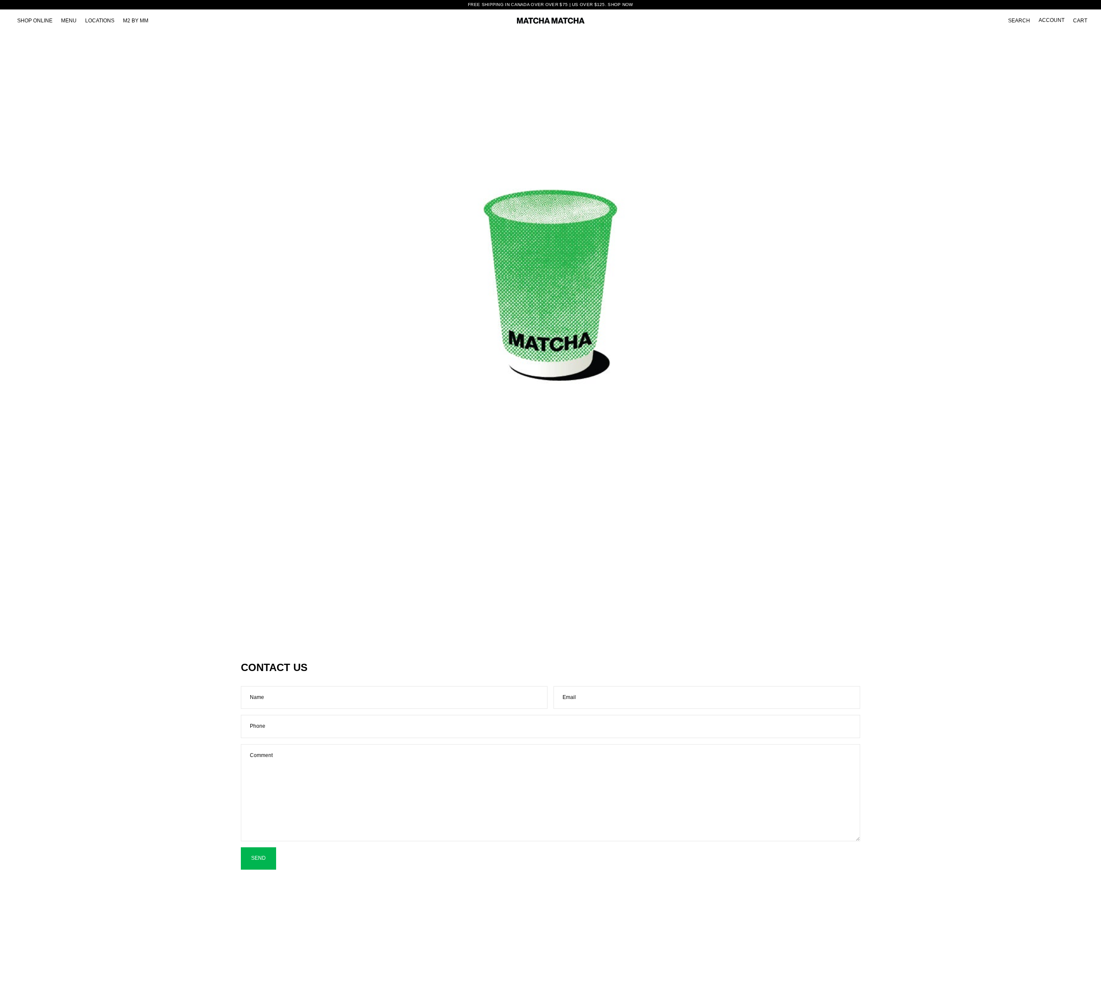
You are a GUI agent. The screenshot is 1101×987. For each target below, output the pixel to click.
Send (258, 858)
